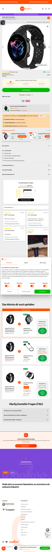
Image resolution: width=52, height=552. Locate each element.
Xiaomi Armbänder (9, 22)
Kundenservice (24, 504)
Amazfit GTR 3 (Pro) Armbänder (20, 22)
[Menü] (50, 528)
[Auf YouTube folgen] (6, 542)
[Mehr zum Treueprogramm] (32, 95)
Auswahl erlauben (26, 291)
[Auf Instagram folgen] (3, 542)
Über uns (13, 472)
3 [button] (26, 295)
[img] (7, 212)
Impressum (23, 534)
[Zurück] (47, 130)
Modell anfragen (25, 524)
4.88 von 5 (29, 185)
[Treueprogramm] (4, 548)
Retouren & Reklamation (26, 511)
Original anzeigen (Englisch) (12, 223)
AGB (22, 529)
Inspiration (23, 506)
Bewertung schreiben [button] (26, 199)
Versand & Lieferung (26, 509)
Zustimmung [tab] (9, 262)
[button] (6, 72)
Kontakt (5, 472)
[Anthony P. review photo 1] (38, 248)
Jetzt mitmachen (25, 445)
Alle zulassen (42, 291)
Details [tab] (26, 262)
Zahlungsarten (24, 514)
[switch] (20, 286)
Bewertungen (24, 527)
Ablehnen (9, 291)
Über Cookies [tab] (43, 262)
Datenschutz (24, 532)
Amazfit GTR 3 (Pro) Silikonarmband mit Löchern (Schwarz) (38, 22)
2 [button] (24, 295)
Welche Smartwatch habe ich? (10, 18)
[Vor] (49, 130)
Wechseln (25, 110)
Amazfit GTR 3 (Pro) (14, 108)
